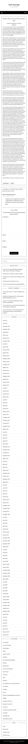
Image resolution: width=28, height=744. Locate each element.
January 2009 (6, 567)
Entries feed (5, 729)
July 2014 (5, 399)
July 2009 (5, 549)
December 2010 (6, 505)
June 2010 (5, 520)
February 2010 (6, 532)
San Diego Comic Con (7, 701)
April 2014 (5, 405)
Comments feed (6, 732)
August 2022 (5, 332)
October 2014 (6, 393)
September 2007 (6, 611)
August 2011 (5, 482)
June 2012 (5, 461)
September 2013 (6, 426)
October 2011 (6, 476)
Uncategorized (6, 715)
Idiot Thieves (5, 183)
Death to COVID (6, 654)
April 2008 (5, 590)
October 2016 (6, 373)
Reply (6, 204)
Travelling (5, 712)
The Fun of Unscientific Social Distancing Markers (13, 284)
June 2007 (5, 620)
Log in (4, 726)
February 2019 (6, 355)
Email (4, 241)
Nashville (5, 680)
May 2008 (5, 587)
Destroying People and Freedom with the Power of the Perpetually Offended (13, 311)
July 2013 (5, 432)
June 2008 (5, 584)
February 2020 (6, 349)
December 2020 (6, 341)
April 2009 (5, 558)
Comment (5, 217)
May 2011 (5, 490)
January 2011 (6, 502)
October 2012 (6, 452)
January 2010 (6, 535)
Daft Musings (14, 4)
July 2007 (5, 617)
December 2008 (6, 570)
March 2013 (5, 443)
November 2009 (6, 540)
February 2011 (6, 499)
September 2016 (6, 376)
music (4, 677)
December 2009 (6, 537)
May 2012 (5, 464)
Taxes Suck (5, 707)
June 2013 (5, 435)
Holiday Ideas (6, 665)
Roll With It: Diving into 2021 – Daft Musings (13, 296)
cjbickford (14, 25)
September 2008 (6, 576)
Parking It (5, 689)
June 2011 (5, 488)
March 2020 (5, 346)
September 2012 (6, 455)
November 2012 (6, 449)
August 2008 (5, 579)
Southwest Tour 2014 (7, 704)
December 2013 (6, 417)
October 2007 (6, 608)
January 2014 (6, 414)
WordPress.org (6, 735)
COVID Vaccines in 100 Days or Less (11, 281)
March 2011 (5, 496)
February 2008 (6, 596)
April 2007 (5, 626)
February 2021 (6, 338)
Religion (4, 698)
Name (4, 235)
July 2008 (5, 582)
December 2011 (6, 473)
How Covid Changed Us (8, 668)
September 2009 (6, 543)
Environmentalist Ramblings (9, 660)
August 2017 (5, 367)
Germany (5, 662)
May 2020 (5, 344)
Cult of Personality (7, 645)
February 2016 (6, 382)
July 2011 (5, 485)
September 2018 (6, 358)
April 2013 (5, 441)
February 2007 (6, 631)
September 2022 (6, 329)
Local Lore (5, 674)
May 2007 (5, 623)
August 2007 (5, 614)
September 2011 (6, 479)
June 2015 (5, 388)
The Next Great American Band (9, 709)
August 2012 (5, 458)
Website (4, 247)
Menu (25, 12)
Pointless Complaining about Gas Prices (11, 695)
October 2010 (6, 511)
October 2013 (6, 423)
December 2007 (6, 602)
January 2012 (6, 470)
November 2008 (6, 573)
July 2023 (5, 320)
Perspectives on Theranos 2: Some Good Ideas (13, 273)
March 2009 (5, 561)
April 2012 (5, 467)
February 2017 (6, 370)
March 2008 (5, 593)
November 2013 (6, 420)
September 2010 (6, 514)
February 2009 (6, 564)
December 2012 (6, 446)
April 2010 (5, 526)
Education (5, 657)
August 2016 (5, 379)
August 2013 (5, 429)
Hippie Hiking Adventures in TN (9, 297)
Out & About (5, 686)
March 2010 (5, 529)
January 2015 (6, 391)
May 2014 (5, 402)
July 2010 (5, 517)
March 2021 (5, 335)
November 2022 (6, 326)
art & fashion (5, 642)
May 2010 (5, 523)
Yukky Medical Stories (7, 718)
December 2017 (6, 364)
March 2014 (5, 408)
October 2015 (6, 385)
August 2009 (5, 546)
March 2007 (5, 629)
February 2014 (6, 411)
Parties (12, 183)
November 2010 (6, 508)
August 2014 (5, 396)
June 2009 (5, 552)
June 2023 (5, 323)
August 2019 (5, 352)
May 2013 (5, 438)
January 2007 (6, 634)
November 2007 (6, 605)
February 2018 (6, 361)
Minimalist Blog (21, 741)
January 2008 (6, 599)
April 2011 (5, 493)
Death (4, 651)
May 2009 (5, 555)
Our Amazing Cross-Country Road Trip (11, 683)
